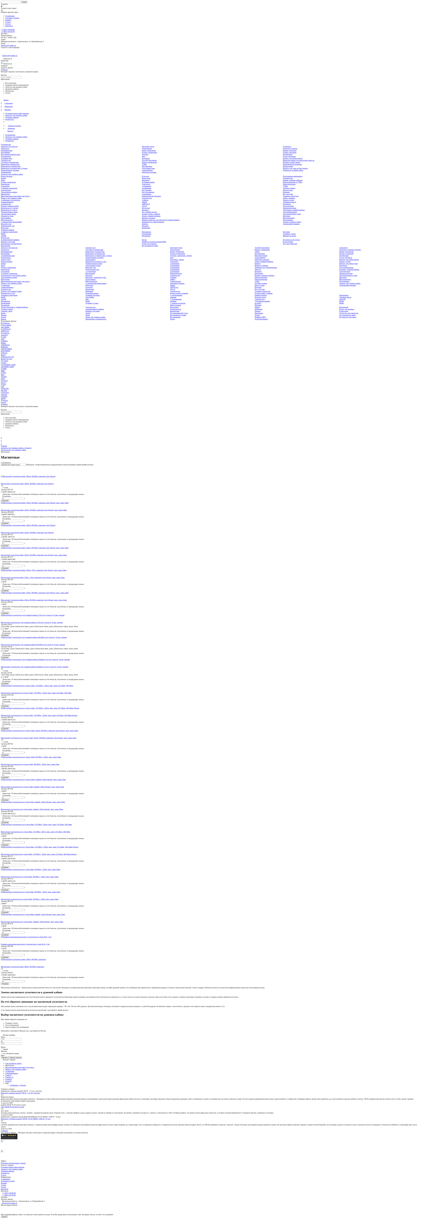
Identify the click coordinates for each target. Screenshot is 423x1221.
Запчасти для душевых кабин (16, 115)
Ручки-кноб (343, 311)
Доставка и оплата (12, 18)
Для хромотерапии (290, 212)
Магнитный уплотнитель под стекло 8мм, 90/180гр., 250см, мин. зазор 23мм (29, 899)
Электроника (147, 148)
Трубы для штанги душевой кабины (14, 307)
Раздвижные (146, 234)
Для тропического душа (292, 214)
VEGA (144, 206)
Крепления (146, 228)
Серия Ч (8, 1081)
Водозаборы (5, 152)
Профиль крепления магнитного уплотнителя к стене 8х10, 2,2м (25, 944)
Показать (5, 1057)
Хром (87, 315)
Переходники (288, 166)
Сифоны (145, 200)
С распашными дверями (176, 300)
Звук (143, 156)
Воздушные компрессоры (10, 154)
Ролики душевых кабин (10, 206)
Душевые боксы (345, 297)
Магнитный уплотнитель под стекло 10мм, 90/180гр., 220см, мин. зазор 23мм (30, 764)
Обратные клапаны (149, 172)
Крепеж (258, 264)
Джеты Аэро (5, 260)
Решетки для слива (8, 242)
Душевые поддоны (92, 295)
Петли (144, 240)
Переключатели (176, 273)
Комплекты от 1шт (8, 293)
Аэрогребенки (147, 170)
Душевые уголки (289, 234)
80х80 (341, 303)
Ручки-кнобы (288, 242)
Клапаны (286, 192)
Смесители (5, 148)
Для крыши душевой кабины (294, 210)
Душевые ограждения (9, 232)
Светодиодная (288, 206)
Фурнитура (9, 119)
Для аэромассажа (148, 168)
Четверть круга (260, 297)
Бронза (3, 319)
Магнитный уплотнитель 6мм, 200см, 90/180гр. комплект (22, 967)
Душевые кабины (12, 117)
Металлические (7, 220)
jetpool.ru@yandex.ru (8, 45)
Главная (4, 446)
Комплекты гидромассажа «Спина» (14, 168)
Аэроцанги (287, 146)
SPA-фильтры (147, 166)
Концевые (145, 180)
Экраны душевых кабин (292, 222)
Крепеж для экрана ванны (292, 158)
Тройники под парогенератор (153, 222)
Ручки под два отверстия (348, 313)
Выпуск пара (288, 190)
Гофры (172, 279)
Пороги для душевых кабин (11, 198)
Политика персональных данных (13, 1163)
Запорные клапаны (177, 283)
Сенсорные (5, 186)
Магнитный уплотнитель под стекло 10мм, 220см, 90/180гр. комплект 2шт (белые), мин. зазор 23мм (38, 738)
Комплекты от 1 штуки (9, 208)
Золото (3, 317)
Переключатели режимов (292, 164)
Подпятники (287, 154)
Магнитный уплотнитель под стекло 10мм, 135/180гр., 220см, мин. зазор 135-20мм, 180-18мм (36, 693)
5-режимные (146, 194)
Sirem (3, 180)
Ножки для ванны (289, 150)
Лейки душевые (289, 198)
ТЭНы (144, 164)
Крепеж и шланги (148, 218)
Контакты (9, 26)
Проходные (146, 178)
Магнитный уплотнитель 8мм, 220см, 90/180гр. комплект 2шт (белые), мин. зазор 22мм (34, 555)
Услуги (8, 24)
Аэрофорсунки (6, 158)
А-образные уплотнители (10, 200)
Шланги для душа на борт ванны (295, 168)
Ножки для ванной (346, 252)
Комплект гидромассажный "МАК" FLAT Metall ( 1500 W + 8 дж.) (26, 1119)
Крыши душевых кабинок (292, 180)
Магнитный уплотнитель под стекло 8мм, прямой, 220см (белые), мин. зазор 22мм (32, 922)
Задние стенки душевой (151, 214)
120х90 (3, 236)
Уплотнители (6, 190)
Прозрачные (146, 232)
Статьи (8, 22)
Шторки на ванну (289, 236)
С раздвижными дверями (176, 296)
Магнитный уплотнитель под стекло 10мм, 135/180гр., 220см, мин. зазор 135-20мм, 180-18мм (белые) (39, 715)
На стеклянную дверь (150, 246)
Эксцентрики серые (8, 214)
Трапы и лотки (288, 200)
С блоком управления (9, 188)
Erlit (86, 299)
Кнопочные (5, 184)
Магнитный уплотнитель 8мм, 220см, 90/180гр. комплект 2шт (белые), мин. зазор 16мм (34, 510)
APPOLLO (146, 204)
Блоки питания (6, 176)
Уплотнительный (261, 319)
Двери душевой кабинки (151, 216)
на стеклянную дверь (11, 1053)
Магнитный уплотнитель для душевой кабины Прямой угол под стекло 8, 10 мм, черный (34, 667)
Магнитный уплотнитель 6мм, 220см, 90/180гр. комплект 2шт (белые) (27, 533)
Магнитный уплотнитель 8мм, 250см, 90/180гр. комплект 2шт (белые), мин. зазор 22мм (34, 600)
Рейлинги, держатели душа (95, 277)
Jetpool (3, 178)
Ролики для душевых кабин (11, 291)
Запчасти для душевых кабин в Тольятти (16, 448)
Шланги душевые (261, 265)
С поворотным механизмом (11, 222)
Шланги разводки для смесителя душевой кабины (161, 220)
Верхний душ (6, 224)
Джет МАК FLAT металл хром (12, 1107)
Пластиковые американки (292, 176)
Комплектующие (261, 256)
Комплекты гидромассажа (10, 166)
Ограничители (175, 309)
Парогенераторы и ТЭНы (292, 182)
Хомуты (145, 224)
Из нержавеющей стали (179, 313)
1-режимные (146, 186)
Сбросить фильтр (15, 1057)
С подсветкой (90, 271)
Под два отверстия (290, 244)
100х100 (342, 299)
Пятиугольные (175, 305)
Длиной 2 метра (7, 309)
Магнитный (343, 307)
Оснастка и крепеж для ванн (350, 250)
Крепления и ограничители (11, 244)
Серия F (8, 1075)
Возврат (8, 20)
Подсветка (146, 158)
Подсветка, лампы (177, 260)
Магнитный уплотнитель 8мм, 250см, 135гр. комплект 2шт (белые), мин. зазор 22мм (33, 577)
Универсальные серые (9, 212)
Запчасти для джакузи (9, 146)
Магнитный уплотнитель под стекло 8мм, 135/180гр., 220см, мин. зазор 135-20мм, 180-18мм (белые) (39, 854)
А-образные (5, 285)
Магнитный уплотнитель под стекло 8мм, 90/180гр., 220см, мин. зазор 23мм (29, 877)
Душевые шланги (289, 202)
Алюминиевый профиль (10, 240)
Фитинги (145, 226)
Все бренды (5, 323)
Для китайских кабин (9, 192)
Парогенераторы (289, 184)
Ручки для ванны (289, 156)
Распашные (146, 236)
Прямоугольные (261, 295)
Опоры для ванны (289, 152)
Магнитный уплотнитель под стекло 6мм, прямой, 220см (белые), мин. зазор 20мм (32, 809)
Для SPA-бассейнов (149, 160)
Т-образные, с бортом (18, 1085)
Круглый (88, 275)
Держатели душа (7, 216)
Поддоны (286, 232)
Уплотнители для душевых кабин (13, 275)
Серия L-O (9, 1077)
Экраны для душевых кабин (349, 283)
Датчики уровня (289, 188)
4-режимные (174, 269)
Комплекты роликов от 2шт (95, 262)
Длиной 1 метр (6, 311)
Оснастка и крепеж (290, 148)
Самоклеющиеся (7, 202)
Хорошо (4, 1217)
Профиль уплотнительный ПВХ (154, 242)
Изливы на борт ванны (291, 162)
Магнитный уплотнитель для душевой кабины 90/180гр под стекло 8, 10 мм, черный (33, 645)
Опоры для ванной (346, 254)
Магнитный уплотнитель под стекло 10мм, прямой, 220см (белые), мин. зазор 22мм (32, 787)
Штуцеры (286, 216)
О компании (10, 16)
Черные (4, 315)
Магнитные (5, 194)
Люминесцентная (289, 208)
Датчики (145, 154)
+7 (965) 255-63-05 (8, 32)
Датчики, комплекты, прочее (181, 256)
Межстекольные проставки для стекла (15, 196)
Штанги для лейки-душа (348, 264)
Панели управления (149, 162)
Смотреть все (6, 160)
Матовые (258, 305)
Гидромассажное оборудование (17, 113)
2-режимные (146, 188)
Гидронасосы (6, 156)
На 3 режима (146, 190)
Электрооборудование (291, 224)
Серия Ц (8, 1079)
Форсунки (5, 228)
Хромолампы (6, 172)
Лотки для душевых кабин (95, 317)
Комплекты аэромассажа (10, 164)
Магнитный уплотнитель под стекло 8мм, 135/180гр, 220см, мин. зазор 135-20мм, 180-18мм (35, 832)
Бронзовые (259, 313)
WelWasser (258, 309)
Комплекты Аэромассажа (95, 252)
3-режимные (174, 267)
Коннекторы (5, 246)
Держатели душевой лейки (293, 170)
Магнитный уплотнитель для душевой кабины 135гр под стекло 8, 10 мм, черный (32, 622)
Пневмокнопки (6, 150)
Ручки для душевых (149, 244)
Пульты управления (149, 152)
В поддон (145, 176)
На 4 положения (148, 192)
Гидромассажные (148, 182)
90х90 (3, 234)
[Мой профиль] (2, 435)
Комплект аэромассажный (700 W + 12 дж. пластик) (20, 1093)
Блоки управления (149, 150)
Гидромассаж (10, 135)
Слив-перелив (175, 281)
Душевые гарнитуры (291, 196)
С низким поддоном (177, 303)
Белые (3, 313)
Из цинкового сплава (178, 315)
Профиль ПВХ (260, 317)
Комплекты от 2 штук (9, 210)
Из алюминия (175, 317)
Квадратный (90, 273)
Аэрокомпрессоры (8, 256)
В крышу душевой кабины (349, 269)
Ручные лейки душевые (264, 293)
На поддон (146, 208)
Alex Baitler (89, 297)
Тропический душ (7, 226)
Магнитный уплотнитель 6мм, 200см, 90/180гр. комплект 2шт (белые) (27, 484)
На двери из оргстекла (291, 240)
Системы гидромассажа (10, 162)
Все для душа (288, 194)
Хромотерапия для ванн (10, 170)
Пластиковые (6, 218)
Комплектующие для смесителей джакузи (298, 160)
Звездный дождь (148, 146)
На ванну (145, 210)
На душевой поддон (149, 212)
